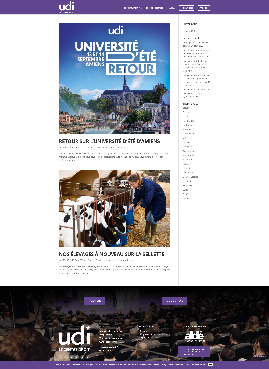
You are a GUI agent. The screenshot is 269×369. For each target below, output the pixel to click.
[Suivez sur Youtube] (82, 357)
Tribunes (187, 129)
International (189, 120)
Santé (185, 194)
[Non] (265, 365)
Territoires (101, 260)
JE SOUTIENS (187, 8)
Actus (114, 147)
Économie (187, 181)
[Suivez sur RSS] (87, 357)
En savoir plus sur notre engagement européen (194, 351)
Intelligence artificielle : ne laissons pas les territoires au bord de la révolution (195, 64)
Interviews (188, 146)
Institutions (103, 147)
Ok (210, 365)
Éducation (187, 168)
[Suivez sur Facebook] (61, 357)
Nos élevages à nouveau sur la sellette (111, 254)
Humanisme (188, 185)
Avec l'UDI (191, 31)
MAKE (66, 147)
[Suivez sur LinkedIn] (77, 357)
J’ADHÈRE (204, 8)
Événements (188, 133)
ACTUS (172, 8)
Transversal (188, 155)
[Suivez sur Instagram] (71, 357)
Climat (90, 260)
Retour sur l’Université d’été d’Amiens (109, 141)
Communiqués (190, 151)
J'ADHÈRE (96, 301)
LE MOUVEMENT (132, 8)
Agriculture (188, 172)
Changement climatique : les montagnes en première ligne (196, 93)
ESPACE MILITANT (154, 8)
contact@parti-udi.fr (108, 347)
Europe (186, 189)
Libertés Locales (190, 176)
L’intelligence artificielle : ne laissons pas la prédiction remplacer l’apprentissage (196, 78)
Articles (91, 147)
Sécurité (187, 108)
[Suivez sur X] (66, 357)
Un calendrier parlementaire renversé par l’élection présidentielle (196, 53)
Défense (187, 164)
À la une (122, 147)
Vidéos (186, 138)
